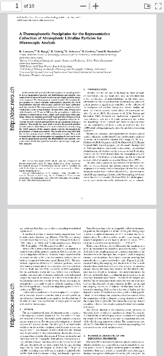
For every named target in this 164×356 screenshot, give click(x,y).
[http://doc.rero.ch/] (12, 109)
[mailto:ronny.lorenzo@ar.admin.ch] (38, 179)
